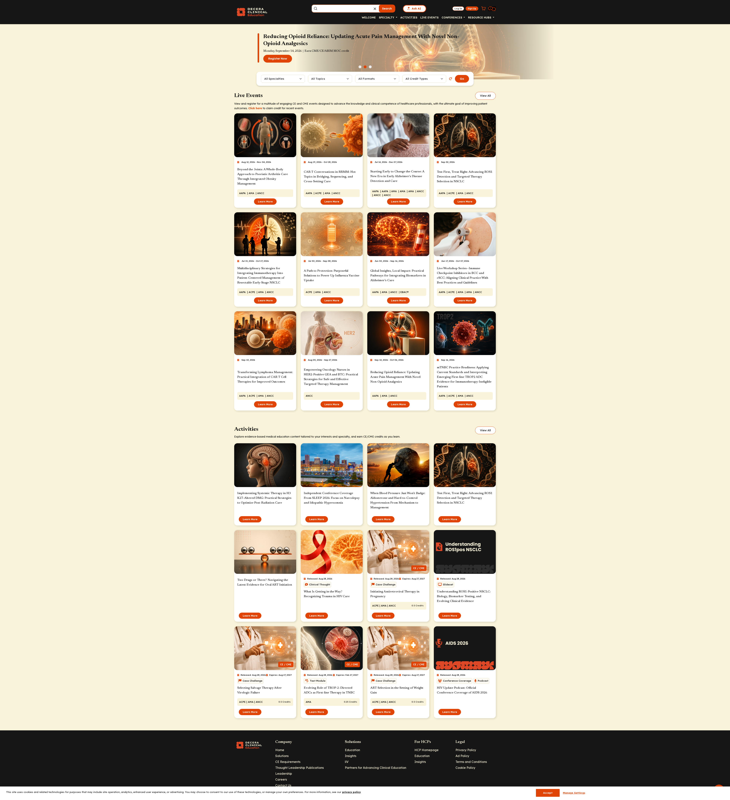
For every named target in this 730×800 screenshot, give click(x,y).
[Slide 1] (360, 67)
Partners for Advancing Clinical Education (375, 768)
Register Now (277, 62)
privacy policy (351, 792)
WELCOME (369, 17)
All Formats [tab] (367, 78)
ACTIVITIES (408, 17)
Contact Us (283, 785)
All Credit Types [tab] (416, 78)
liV (346, 762)
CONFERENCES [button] (452, 17)
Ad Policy (462, 756)
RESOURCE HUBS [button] (480, 17)
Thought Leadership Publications (299, 768)
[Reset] (450, 78)
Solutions (282, 756)
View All (485, 95)
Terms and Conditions (471, 762)
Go (462, 78)
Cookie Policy (465, 768)
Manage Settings (574, 792)
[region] (365, 793)
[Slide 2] (365, 67)
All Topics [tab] (318, 78)
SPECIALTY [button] (387, 17)
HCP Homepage (426, 750)
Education (352, 750)
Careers (281, 779)
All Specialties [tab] (274, 78)
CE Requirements (287, 762)
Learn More (265, 201)
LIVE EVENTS (429, 17)
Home (279, 750)
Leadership (283, 773)
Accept (547, 792)
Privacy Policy (465, 750)
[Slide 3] (370, 67)
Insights (350, 756)
